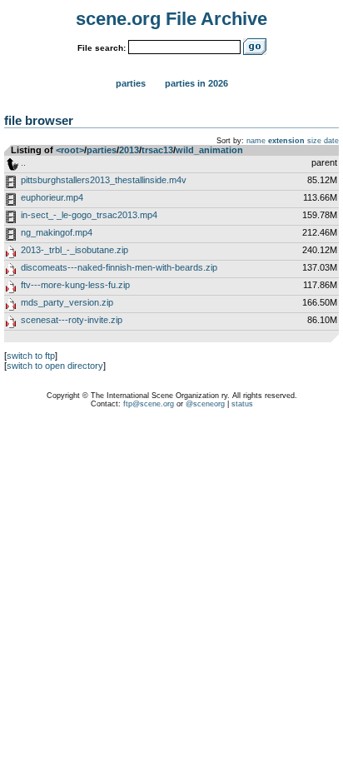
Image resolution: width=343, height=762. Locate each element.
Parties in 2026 (196, 83)
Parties (131, 83)
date (331, 141)
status (242, 404)
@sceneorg (205, 404)
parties (102, 150)
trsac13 (157, 150)
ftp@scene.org (148, 404)
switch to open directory (55, 366)
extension (286, 141)
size (314, 141)
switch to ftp (31, 356)
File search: (101, 47)
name (256, 141)
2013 (129, 150)
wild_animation (209, 150)
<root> (70, 150)
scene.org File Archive (171, 18)
